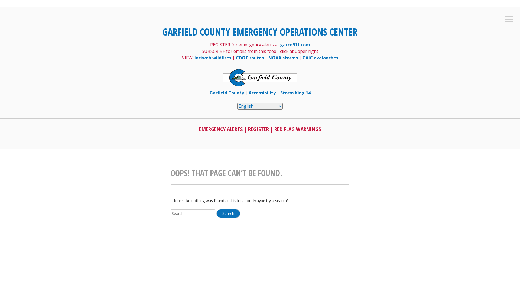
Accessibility (262, 93)
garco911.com (295, 45)
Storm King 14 (295, 93)
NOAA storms (283, 58)
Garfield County (227, 93)
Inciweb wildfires (212, 58)
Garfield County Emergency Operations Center (260, 32)
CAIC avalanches (320, 58)
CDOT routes (250, 58)
